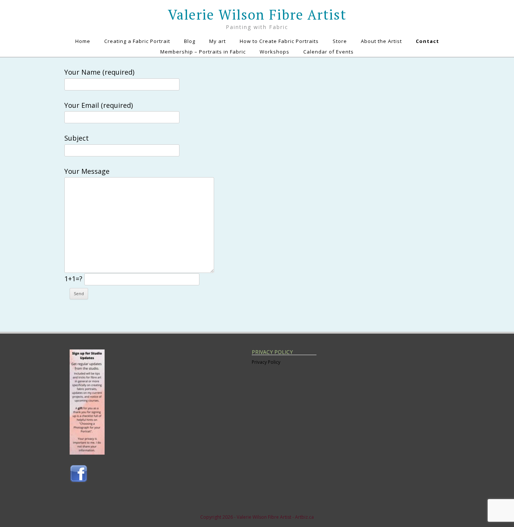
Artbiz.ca (304, 517)
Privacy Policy (266, 362)
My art (217, 41)
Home (82, 41)
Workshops (274, 51)
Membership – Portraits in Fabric (203, 51)
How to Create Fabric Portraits (279, 41)
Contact (427, 41)
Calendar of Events (328, 51)
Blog (189, 41)
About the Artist (381, 41)
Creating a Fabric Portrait (137, 41)
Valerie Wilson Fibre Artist (257, 14)
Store (340, 41)
